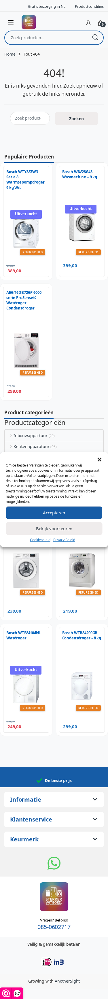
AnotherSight (67, 981)
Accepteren (54, 512)
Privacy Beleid (64, 539)
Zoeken (95, 37)
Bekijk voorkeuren (54, 528)
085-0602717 (53, 927)
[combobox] (46, 37)
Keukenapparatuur (32, 446)
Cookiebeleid (40, 539)
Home (9, 54)
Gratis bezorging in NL (46, 6)
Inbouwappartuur (31, 435)
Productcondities (89, 6)
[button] (99, 459)
